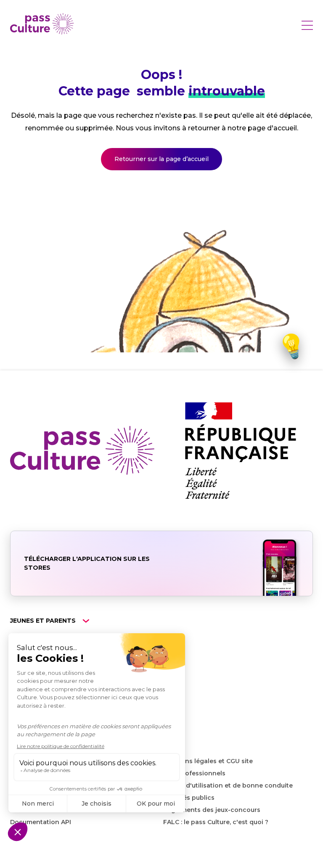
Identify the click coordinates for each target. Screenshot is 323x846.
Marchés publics (188, 797)
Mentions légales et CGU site (208, 761)
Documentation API (40, 822)
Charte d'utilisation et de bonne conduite (228, 785)
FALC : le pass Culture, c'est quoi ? (215, 822)
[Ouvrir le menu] (307, 25)
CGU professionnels (194, 773)
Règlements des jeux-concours (211, 810)
